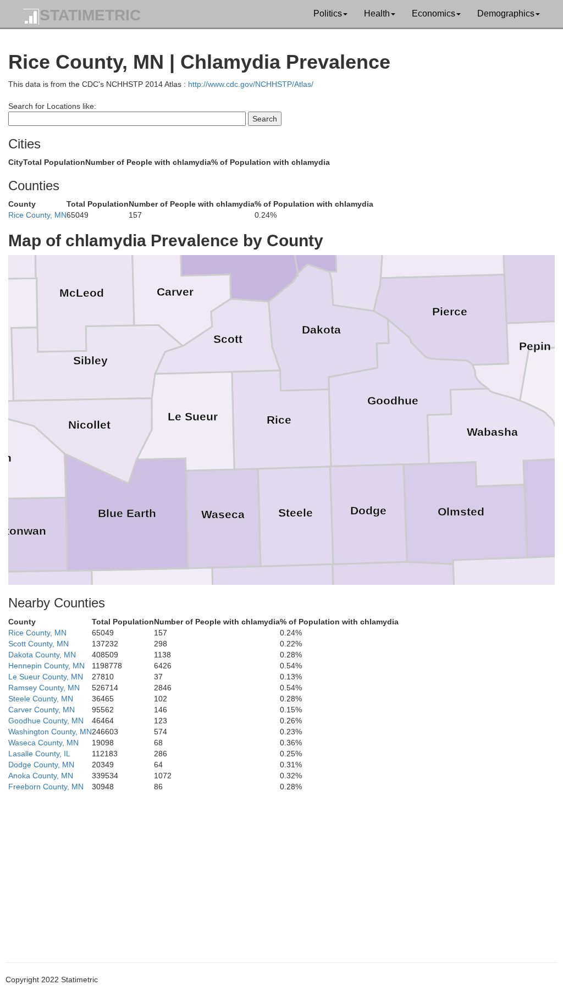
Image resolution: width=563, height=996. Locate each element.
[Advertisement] (281, 869)
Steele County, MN (40, 698)
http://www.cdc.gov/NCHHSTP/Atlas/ (250, 84)
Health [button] (377, 13)
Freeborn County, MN (46, 786)
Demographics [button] (505, 13)
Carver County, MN (41, 709)
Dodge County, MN (41, 764)
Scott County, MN (38, 643)
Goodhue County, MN (46, 720)
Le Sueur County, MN (45, 676)
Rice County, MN (37, 215)
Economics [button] (433, 13)
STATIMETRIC (90, 15)
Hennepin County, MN (46, 665)
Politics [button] (327, 13)
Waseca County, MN (43, 742)
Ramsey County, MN (44, 687)
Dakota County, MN (42, 654)
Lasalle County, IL (39, 753)
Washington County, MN (50, 731)
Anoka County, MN (40, 775)
